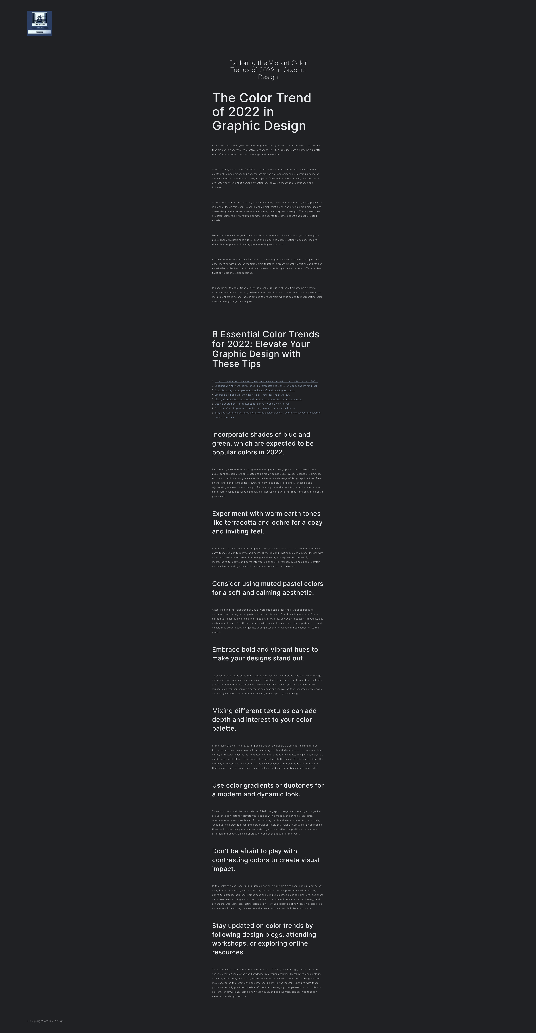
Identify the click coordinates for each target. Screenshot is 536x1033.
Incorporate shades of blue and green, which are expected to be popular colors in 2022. (266, 381)
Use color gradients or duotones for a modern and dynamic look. (252, 403)
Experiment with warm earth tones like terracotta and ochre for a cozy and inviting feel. (266, 385)
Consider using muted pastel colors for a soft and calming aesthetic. (255, 390)
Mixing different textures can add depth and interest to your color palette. (258, 399)
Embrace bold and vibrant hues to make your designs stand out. (252, 394)
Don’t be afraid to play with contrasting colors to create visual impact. (256, 408)
